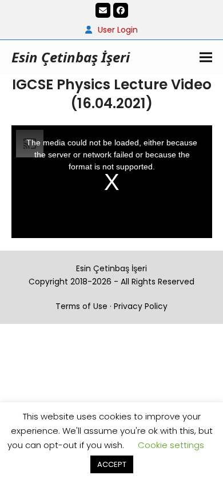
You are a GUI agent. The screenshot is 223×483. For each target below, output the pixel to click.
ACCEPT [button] (111, 464)
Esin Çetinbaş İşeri (70, 56)
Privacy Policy (141, 306)
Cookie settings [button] (171, 445)
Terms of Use (81, 306)
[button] (206, 57)
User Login (118, 29)
